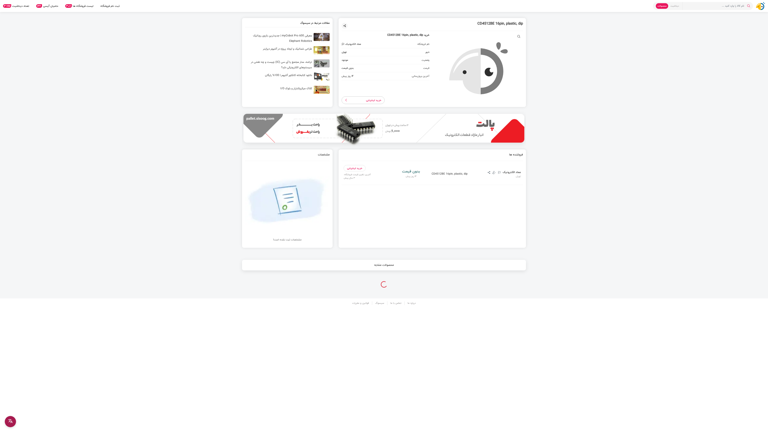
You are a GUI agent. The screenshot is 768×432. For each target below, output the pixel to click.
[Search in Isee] (749, 6)
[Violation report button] (343, 44)
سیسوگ (379, 303)
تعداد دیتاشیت (16, 6)
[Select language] (10, 421)
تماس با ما (395, 303)
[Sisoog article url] (287, 38)
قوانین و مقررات (360, 303)
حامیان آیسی (47, 6)
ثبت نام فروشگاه (110, 6)
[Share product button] (345, 26)
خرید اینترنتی (373, 100)
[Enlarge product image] (518, 37)
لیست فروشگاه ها (79, 6)
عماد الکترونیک (511, 172)
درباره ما (412, 303)
